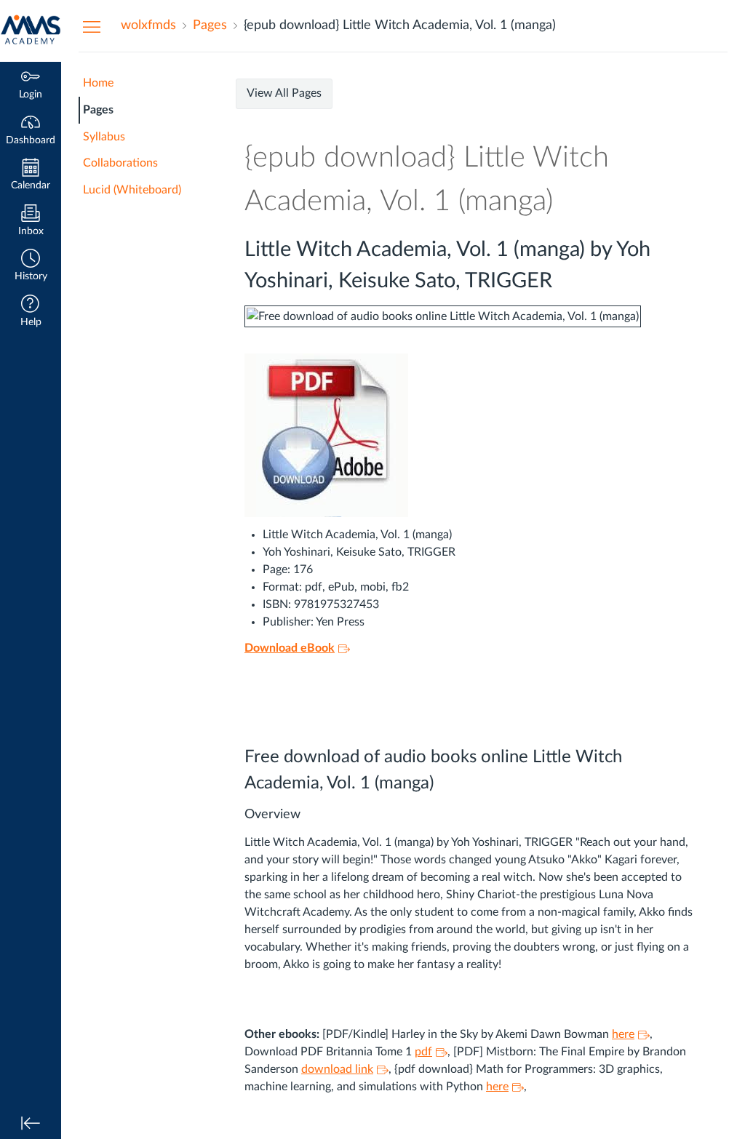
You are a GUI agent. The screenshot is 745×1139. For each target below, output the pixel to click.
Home (98, 83)
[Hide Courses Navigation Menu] (92, 26)
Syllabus (104, 137)
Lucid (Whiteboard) (132, 190)
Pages (98, 110)
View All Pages (284, 93)
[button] (30, 266)
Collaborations (120, 163)
